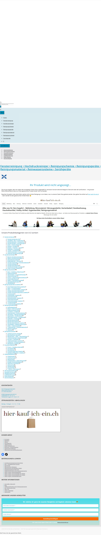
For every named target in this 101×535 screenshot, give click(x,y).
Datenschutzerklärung (10, 448)
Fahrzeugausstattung (9, 151)
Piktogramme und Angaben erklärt (13, 468)
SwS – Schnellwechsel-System (12, 464)
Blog (5, 485)
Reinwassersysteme (8, 135)
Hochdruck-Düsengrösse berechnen (13, 463)
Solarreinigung (7, 157)
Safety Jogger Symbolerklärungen (12, 476)
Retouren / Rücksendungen (11, 447)
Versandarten (7, 443)
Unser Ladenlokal (8, 490)
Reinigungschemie (8, 126)
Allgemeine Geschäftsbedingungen (13, 450)
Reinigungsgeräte (8, 129)
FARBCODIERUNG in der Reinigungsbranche (15, 471)
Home (5, 118)
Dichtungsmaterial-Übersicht (11, 469)
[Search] (0, 106)
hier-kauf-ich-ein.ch (93, 194)
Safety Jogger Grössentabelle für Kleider (14, 473)
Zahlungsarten (8, 444)
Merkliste (6, 440)
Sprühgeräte (6, 138)
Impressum (7, 492)
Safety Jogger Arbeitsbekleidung (12, 472)
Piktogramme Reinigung (10, 467)
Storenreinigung (8, 158)
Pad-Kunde (7, 465)
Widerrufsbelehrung (9, 446)
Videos (6, 442)
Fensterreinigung (8, 120)
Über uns (6, 489)
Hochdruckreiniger (8, 123)
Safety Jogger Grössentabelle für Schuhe (14, 475)
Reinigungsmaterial (8, 132)
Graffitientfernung (8, 155)
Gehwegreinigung (8, 154)
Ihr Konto (6, 439)
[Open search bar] (0, 102)
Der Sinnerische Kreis (9, 488)
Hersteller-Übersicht (9, 484)
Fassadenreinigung (8, 153)
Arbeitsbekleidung (8, 150)
